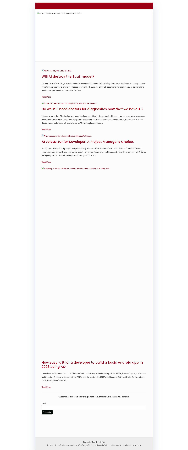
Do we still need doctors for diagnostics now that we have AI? (92, 109)
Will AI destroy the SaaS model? (68, 77)
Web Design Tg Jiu (85, 445)
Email (44, 403)
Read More (46, 97)
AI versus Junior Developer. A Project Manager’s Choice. (88, 142)
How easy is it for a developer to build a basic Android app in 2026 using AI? (92, 365)
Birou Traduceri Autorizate (66, 445)
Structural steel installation (129, 445)
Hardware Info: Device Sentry (106, 445)
